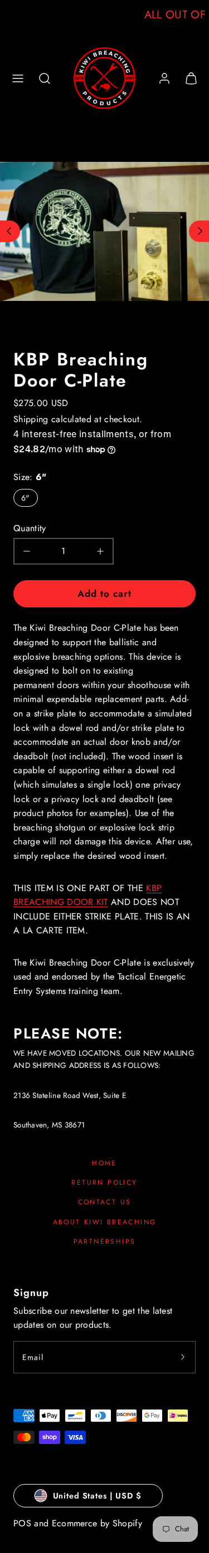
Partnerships (105, 1242)
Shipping (30, 419)
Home (104, 1163)
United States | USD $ (97, 1495)
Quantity (29, 528)
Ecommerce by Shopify (97, 1523)
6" (25, 497)
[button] (17, 78)
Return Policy (104, 1183)
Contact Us (105, 1202)
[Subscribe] (183, 1357)
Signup (31, 1292)
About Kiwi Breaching (105, 1222)
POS (22, 1523)
